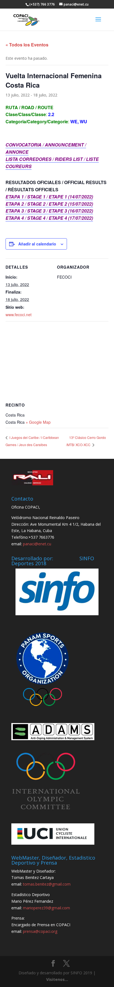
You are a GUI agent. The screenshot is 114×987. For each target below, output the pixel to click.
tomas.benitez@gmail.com (47, 884)
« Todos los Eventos (27, 44)
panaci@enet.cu (37, 543)
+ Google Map (38, 422)
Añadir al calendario (37, 244)
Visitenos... (57, 979)
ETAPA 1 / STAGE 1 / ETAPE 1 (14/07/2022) (49, 196)
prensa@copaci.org (40, 931)
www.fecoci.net (19, 314)
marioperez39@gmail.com (46, 907)
